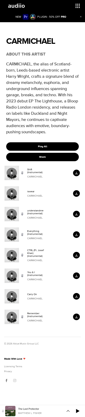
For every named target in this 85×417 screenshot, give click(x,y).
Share (42, 156)
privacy (8, 371)
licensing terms (13, 366)
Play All (42, 146)
